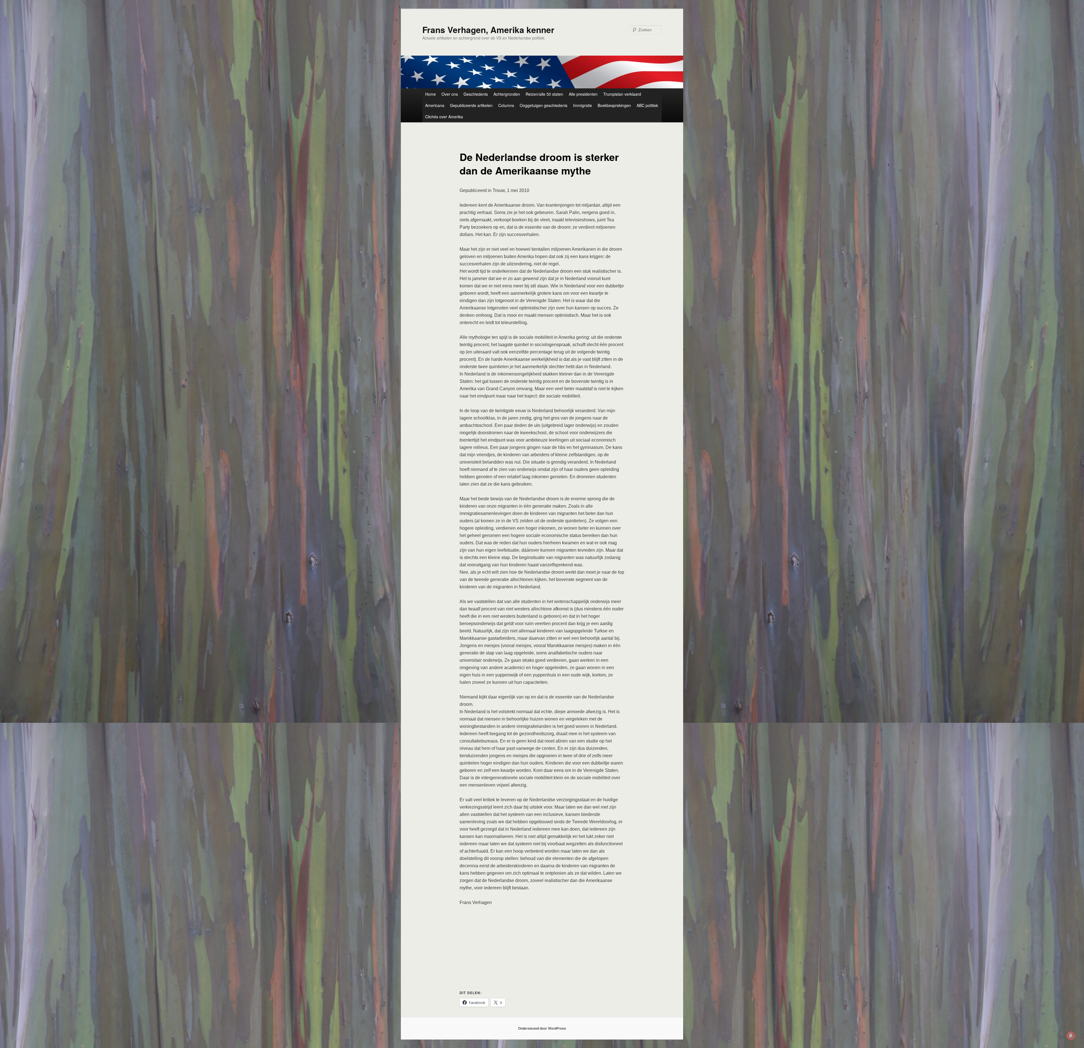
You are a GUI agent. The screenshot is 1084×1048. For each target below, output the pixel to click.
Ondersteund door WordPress (542, 1028)
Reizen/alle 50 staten (544, 94)
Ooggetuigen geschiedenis (543, 105)
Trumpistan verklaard (622, 94)
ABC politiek (647, 105)
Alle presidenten (583, 94)
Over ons (450, 94)
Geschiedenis (476, 94)
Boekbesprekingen (614, 105)
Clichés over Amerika (444, 116)
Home (430, 94)
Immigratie (582, 105)
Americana (434, 105)
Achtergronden (506, 94)
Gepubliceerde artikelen (471, 105)
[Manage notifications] (1070, 1035)
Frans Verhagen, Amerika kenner (488, 29)
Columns (506, 105)
